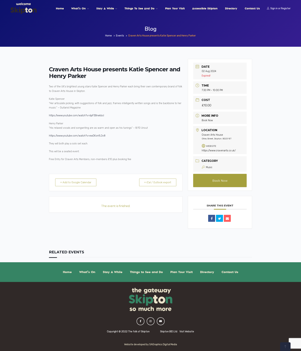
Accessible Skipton (205, 8)
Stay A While (105, 8)
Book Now (207, 120)
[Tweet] (219, 218)
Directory (231, 8)
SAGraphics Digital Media (163, 344)
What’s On (79, 8)
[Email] (227, 218)
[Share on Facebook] (211, 218)
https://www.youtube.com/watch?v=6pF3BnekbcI (76, 115)
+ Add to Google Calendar (75, 182)
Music (209, 167)
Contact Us (252, 8)
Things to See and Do (140, 8)
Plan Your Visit (175, 8)
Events (120, 35)
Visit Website (186, 331)
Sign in (274, 8)
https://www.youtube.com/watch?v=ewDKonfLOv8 (77, 135)
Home (60, 8)
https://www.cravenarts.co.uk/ (219, 150)
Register (286, 8)
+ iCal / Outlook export (157, 182)
